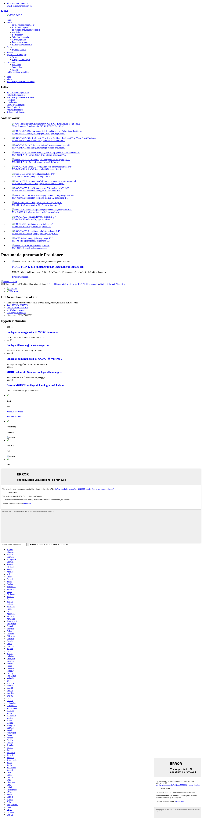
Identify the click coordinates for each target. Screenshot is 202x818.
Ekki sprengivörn (60, 284)
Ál (84, 284)
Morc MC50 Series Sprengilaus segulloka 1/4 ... (33, 176)
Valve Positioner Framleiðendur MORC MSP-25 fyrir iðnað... (39, 126)
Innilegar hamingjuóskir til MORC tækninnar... (34, 332)
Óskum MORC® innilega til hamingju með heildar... (36, 385)
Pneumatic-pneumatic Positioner (26, 30)
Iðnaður (10, 52)
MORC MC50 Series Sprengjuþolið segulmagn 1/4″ (35, 233)
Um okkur (11, 62)
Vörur (9, 22)
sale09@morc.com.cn (16, 312)
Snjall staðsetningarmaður (23, 25)
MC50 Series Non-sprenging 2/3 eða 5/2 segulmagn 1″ (36, 205)
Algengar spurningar (21, 59)
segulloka (16, 32)
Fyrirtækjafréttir (19, 49)
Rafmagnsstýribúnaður (22, 44)
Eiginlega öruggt (107, 284)
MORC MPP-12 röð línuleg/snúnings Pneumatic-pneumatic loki (48, 266)
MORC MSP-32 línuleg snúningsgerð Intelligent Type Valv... (38, 133)
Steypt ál (72, 284)
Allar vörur (120, 284)
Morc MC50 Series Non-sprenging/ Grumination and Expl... (38, 183)
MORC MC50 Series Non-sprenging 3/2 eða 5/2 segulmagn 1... (40, 198)
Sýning (15, 69)
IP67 (80, 284)
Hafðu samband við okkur (18, 72)
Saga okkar (17, 67)
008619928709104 (15, 416)
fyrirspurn (16, 277)
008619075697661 (15, 412)
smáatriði (24, 277)
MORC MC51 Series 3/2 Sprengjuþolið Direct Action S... (37, 169)
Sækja (14, 57)
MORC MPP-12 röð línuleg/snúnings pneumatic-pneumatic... (38, 148)
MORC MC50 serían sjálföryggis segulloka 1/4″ (33, 219)
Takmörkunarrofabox (21, 37)
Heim (9, 20)
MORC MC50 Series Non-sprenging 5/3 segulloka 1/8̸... (36, 190)
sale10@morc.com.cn (16, 310)
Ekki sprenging (92, 284)
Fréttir (9, 47)
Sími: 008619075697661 (17, 3)
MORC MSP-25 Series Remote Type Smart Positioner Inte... (38, 140)
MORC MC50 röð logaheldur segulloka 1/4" (31, 226)
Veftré (49, 284)
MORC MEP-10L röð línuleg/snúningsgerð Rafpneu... (36, 162)
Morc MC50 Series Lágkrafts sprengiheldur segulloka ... (36, 212)
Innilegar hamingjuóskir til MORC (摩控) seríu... (34, 358)
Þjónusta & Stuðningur (16, 54)
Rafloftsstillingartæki (21, 27)
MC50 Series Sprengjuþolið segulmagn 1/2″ (31, 241)
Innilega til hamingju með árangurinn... (29, 345)
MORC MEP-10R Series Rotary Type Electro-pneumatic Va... (39, 155)
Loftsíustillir (17, 35)
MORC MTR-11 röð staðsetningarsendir (29, 248)
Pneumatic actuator (20, 42)
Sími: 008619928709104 (17, 307)
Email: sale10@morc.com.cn (19, 6)
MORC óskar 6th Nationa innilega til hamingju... (34, 372)
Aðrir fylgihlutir (19, 40)
